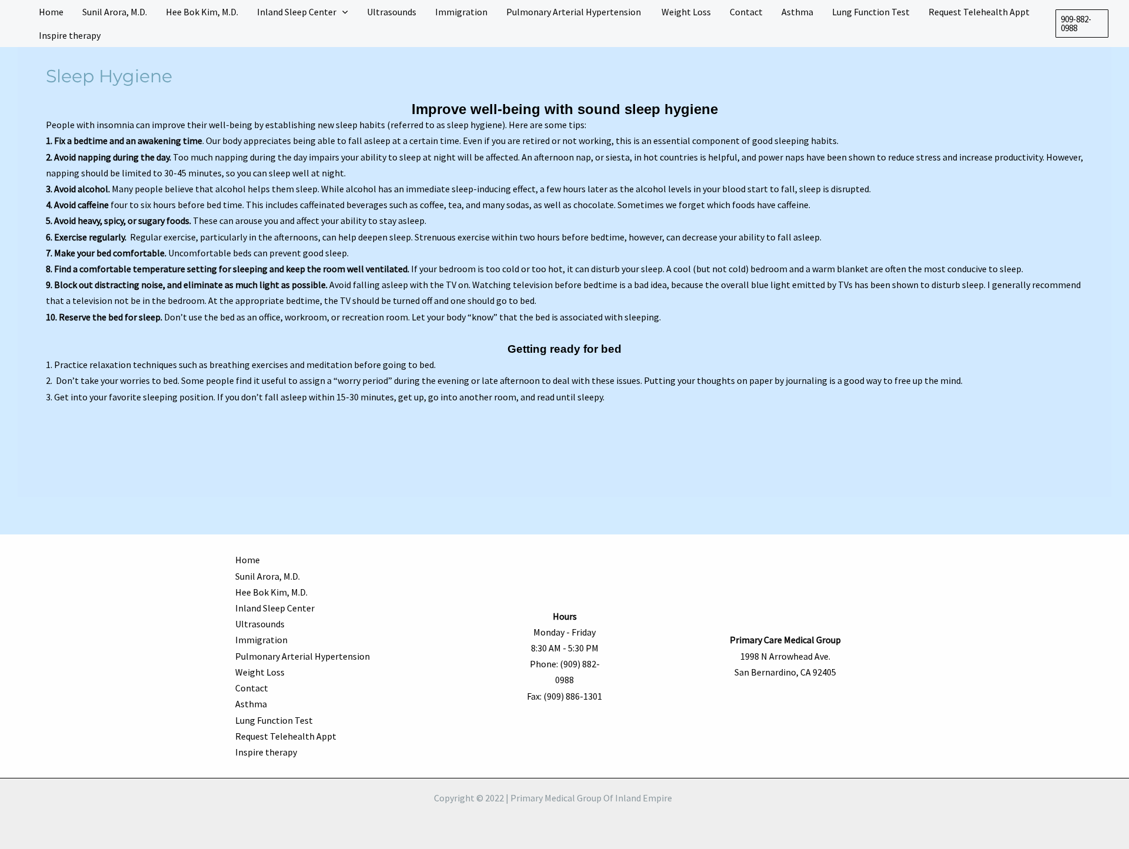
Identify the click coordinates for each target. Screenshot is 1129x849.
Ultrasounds (260, 624)
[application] (342, 12)
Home (247, 560)
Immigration (261, 640)
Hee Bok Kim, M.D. (271, 592)
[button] (1082, 23)
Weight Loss (260, 672)
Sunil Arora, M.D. (267, 576)
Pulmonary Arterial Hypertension (303, 656)
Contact (251, 688)
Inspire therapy (266, 752)
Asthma (251, 704)
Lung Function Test (274, 720)
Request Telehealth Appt (285, 736)
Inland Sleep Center (275, 608)
